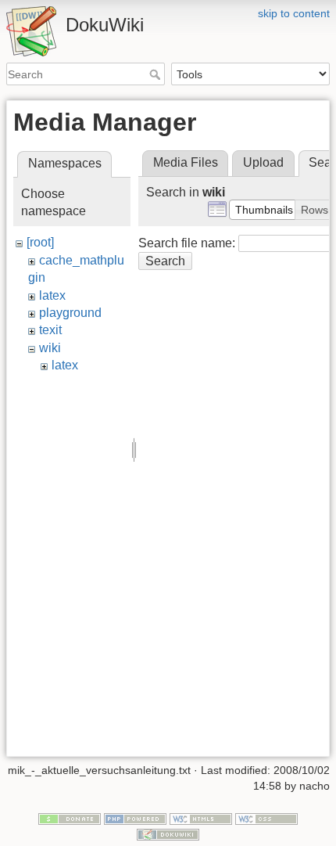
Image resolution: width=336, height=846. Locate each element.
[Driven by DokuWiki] (168, 833)
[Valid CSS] (266, 818)
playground (70, 312)
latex (52, 295)
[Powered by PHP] (135, 818)
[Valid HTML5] (201, 818)
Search (156, 74)
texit (50, 330)
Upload (263, 162)
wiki (50, 348)
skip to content (294, 13)
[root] (40, 242)
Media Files (185, 162)
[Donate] (69, 818)
